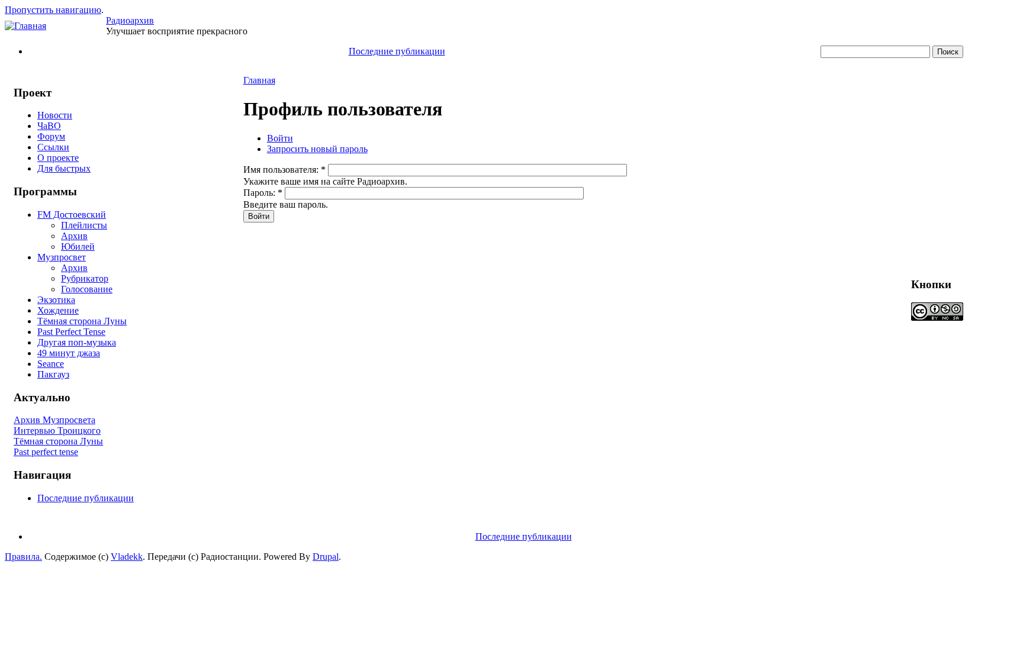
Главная (259, 80)
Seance (50, 364)
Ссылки (53, 147)
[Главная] (25, 26)
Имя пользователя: (284, 170)
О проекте (58, 158)
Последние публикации (397, 51)
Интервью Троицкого (57, 430)
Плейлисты (84, 225)
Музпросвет (61, 257)
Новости (54, 115)
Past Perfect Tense (71, 332)
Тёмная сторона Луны (82, 321)
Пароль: (262, 193)
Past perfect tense (46, 452)
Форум (51, 136)
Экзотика (56, 300)
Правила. (23, 557)
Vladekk (127, 557)
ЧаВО (49, 126)
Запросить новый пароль (317, 149)
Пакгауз (53, 374)
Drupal (326, 557)
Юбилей (78, 246)
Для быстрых (64, 168)
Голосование (86, 289)
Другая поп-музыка (76, 342)
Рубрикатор (84, 278)
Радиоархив (130, 20)
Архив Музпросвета (54, 420)
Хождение (58, 310)
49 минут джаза (68, 353)
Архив (74, 236)
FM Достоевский (71, 214)
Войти (280, 138)
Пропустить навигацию (53, 10)
